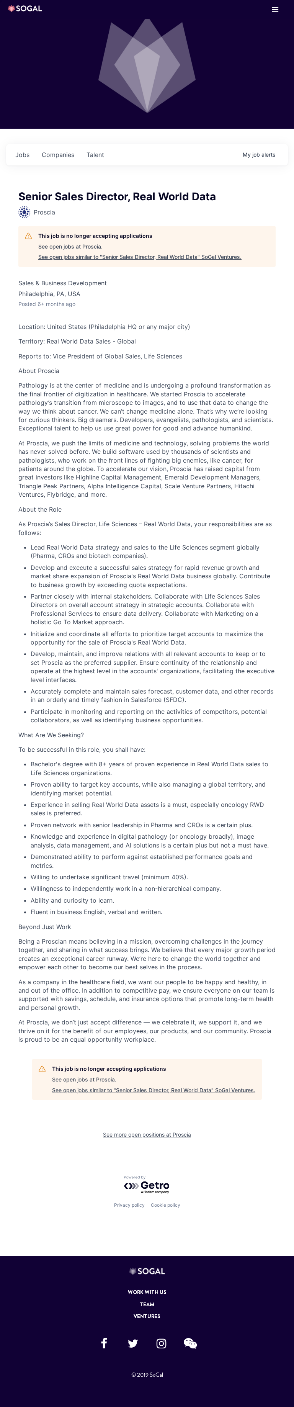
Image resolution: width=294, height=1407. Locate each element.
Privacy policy (129, 1205)
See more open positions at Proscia (147, 1134)
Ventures (147, 1316)
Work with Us (147, 1292)
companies (58, 155)
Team (147, 1304)
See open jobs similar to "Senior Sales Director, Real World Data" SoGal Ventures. (140, 257)
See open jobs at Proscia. (70, 246)
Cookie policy (165, 1205)
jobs (22, 155)
